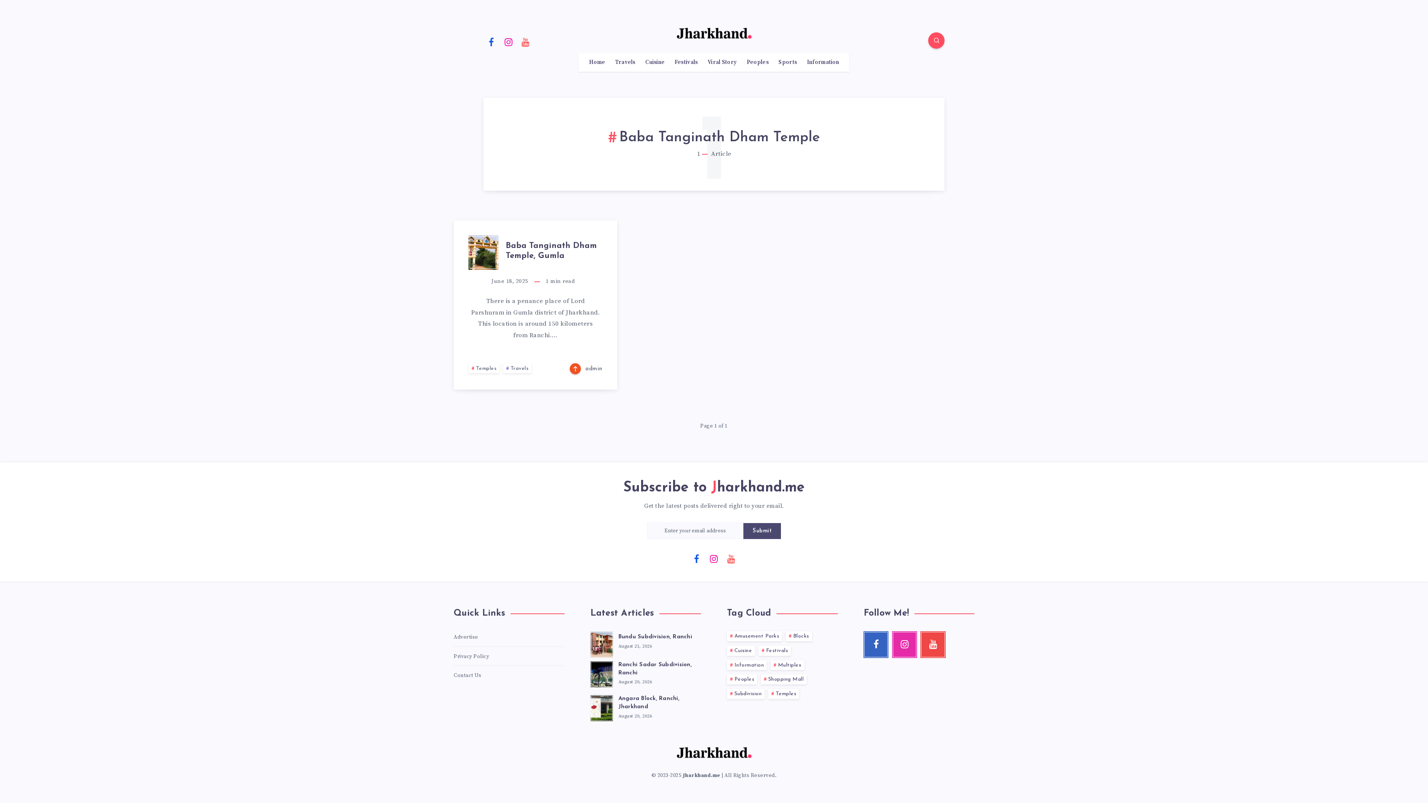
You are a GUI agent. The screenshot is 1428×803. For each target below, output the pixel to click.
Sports (787, 62)
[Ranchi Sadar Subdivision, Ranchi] (602, 673)
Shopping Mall (786, 679)
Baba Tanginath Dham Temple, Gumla (551, 251)
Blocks (801, 636)
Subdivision (748, 694)
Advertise (466, 637)
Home (597, 62)
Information (823, 62)
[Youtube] (526, 41)
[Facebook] (491, 41)
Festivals (686, 62)
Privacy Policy (471, 656)
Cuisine (655, 62)
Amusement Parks (756, 636)
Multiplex (790, 665)
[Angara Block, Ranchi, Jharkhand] (602, 707)
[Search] (936, 40)
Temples (486, 368)
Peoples (758, 62)
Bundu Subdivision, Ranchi (655, 637)
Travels (625, 62)
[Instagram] (509, 41)
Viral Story (722, 62)
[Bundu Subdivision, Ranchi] (602, 643)
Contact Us (467, 675)
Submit (762, 531)
